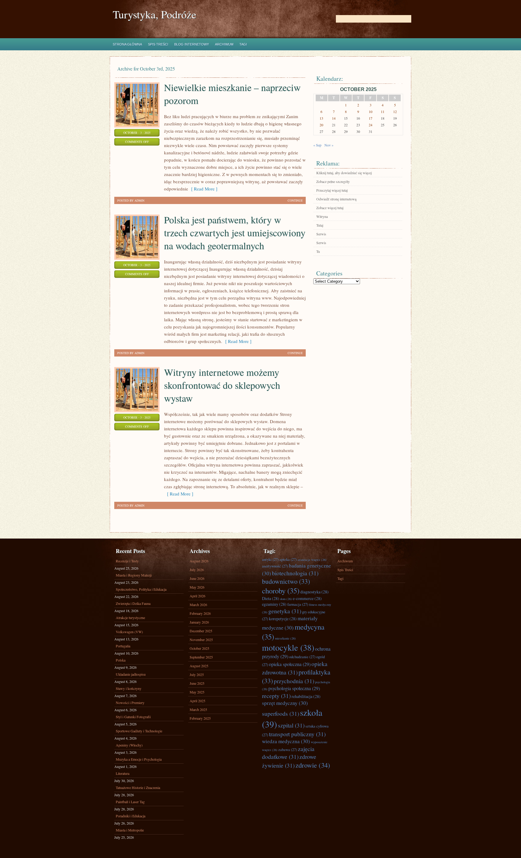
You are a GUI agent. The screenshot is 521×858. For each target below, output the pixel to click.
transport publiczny (297, 734)
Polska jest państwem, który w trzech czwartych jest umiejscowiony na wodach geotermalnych (234, 232)
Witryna (322, 216)
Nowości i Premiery (130, 702)
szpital (291, 725)
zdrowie (312, 764)
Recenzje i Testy (127, 560)
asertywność (275, 566)
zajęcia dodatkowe (288, 752)
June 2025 (197, 683)
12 (395, 111)
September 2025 (201, 657)
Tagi (243, 44)
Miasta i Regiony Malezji (134, 575)
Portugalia (123, 645)
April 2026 (197, 595)
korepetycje (283, 618)
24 (370, 124)
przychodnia (294, 681)
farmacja (297, 604)
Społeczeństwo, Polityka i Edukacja (141, 589)
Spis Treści (158, 44)
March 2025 (198, 709)
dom (286, 599)
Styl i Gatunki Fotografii (133, 716)
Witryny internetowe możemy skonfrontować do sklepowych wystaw (222, 385)
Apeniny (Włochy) (129, 745)
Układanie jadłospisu (131, 674)
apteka (288, 559)
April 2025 (197, 700)
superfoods (280, 713)
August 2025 (199, 665)
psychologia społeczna (294, 688)
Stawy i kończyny (128, 688)
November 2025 (201, 639)
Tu (318, 251)
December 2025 (201, 630)
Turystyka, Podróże (154, 14)
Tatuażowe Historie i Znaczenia (138, 787)
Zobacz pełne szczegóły (333, 181)
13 (321, 118)
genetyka (284, 611)
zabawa (287, 749)
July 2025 (197, 674)
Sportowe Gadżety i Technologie (139, 730)
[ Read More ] (202, 189)
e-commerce (307, 598)
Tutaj (319, 225)
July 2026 (197, 569)
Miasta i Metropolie (130, 830)
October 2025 (199, 648)
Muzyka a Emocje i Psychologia (139, 759)
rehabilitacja (306, 696)
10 (370, 111)
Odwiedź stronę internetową (336, 198)
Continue (295, 200)
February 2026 (200, 613)
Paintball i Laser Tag (130, 801)
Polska (120, 660)
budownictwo (286, 581)
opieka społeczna (290, 664)
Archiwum (224, 44)
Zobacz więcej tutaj (329, 207)
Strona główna (127, 44)
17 (370, 118)
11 (382, 111)
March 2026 (198, 604)
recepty (276, 695)
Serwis (321, 233)
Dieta (270, 598)
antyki (270, 559)
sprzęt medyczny (285, 702)
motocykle (288, 647)
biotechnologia (295, 573)
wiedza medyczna (286, 741)
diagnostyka (314, 592)
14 (334, 118)
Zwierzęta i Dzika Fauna (133, 603)
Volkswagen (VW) (129, 631)
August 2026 (199, 560)
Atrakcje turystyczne (130, 617)
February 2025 (200, 718)
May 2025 (197, 692)
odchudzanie (302, 656)
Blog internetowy (191, 44)
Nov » (328, 145)
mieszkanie (285, 638)
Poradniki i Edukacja (130, 815)
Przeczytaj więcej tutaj (332, 190)
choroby (280, 591)
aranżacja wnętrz (312, 560)
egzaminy (274, 604)
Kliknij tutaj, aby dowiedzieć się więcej (344, 172)
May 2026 (197, 587)
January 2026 (199, 622)
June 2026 (197, 578)
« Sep (317, 145)
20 (321, 124)
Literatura (122, 773)
